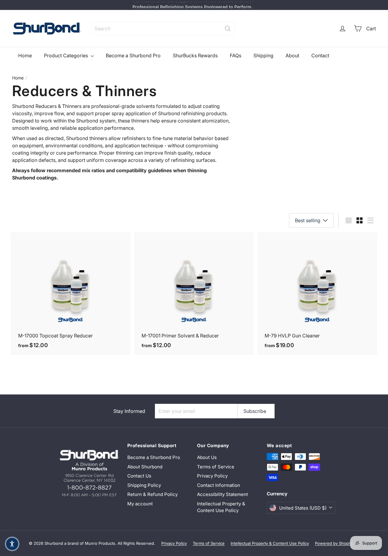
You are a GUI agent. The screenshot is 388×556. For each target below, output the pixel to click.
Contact (320, 55)
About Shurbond (144, 467)
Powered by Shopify (334, 543)
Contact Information (218, 485)
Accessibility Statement (222, 494)
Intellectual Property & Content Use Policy (221, 507)
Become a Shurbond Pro (133, 55)
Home (25, 55)
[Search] (227, 28)
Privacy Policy (212, 476)
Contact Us (139, 476)
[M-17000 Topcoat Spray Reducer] (70, 293)
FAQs (235, 55)
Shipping (263, 55)
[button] (12, 544)
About (292, 55)
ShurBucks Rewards (195, 55)
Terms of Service (215, 467)
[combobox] (163, 28)
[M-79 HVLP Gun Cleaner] (317, 293)
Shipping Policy (144, 485)
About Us (207, 457)
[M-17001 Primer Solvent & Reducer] (194, 293)
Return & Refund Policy (152, 494)
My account (140, 504)
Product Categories (66, 55)
